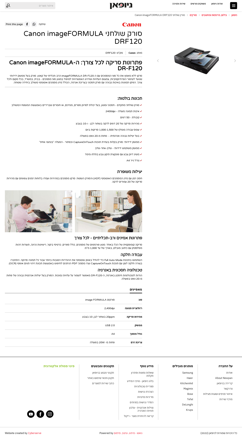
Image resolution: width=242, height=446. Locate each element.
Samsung (187, 372)
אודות (229, 372)
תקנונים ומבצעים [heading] (102, 366)
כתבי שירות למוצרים (103, 383)
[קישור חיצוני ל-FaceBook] (40, 414)
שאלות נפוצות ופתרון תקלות (142, 374)
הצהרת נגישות (145, 391)
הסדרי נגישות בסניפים (141, 402)
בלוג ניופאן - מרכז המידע (140, 381)
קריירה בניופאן (224, 383)
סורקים (193, 15)
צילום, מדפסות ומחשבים (214, 15)
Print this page (14, 24)
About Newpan (223, 378)
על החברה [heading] (225, 366)
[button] (233, 5)
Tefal (190, 399)
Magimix (188, 388)
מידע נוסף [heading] (146, 366)
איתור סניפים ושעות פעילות (217, 394)
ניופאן (234, 15)
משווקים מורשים (198, 3)
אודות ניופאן (217, 3)
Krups (189, 409)
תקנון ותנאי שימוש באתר (100, 378)
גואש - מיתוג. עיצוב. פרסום (128, 433)
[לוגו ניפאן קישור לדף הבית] (121, 6)
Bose (190, 394)
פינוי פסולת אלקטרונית (59, 366)
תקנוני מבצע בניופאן (103, 372)
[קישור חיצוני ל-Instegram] (50, 414)
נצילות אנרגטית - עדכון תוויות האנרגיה (141, 409)
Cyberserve (34, 433)
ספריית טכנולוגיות (143, 386)
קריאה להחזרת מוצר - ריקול (138, 416)
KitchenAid (186, 383)
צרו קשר (228, 388)
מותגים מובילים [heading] (182, 366)
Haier (190, 378)
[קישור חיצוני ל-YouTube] (31, 414)
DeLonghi (187, 404)
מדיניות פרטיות (145, 397)
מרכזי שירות (225, 399)
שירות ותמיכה (178, 3)
